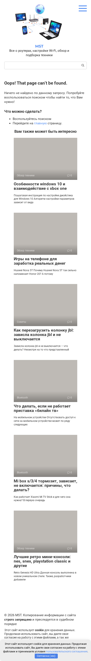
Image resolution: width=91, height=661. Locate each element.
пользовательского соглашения (66, 651)
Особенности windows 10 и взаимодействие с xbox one (40, 186)
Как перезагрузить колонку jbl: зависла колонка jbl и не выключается (44, 334)
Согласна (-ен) (46, 655)
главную (40, 123)
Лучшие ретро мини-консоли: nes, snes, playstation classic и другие (42, 561)
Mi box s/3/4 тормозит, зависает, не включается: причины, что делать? (45, 485)
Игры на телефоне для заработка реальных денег (40, 261)
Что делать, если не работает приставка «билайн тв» (42, 408)
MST (39, 46)
